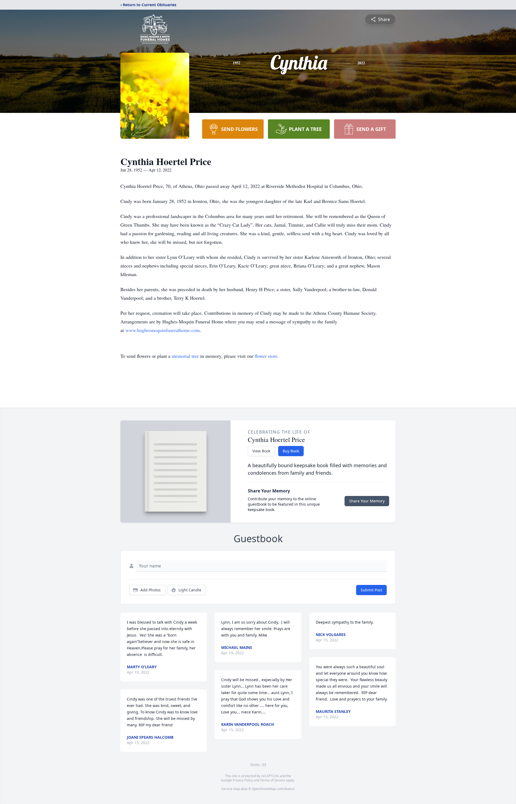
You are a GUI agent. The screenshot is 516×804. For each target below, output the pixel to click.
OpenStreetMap (264, 789)
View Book (261, 450)
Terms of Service (272, 780)
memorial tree (185, 356)
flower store (266, 356)
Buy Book (291, 450)
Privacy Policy (243, 780)
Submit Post (371, 589)
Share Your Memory (367, 500)
